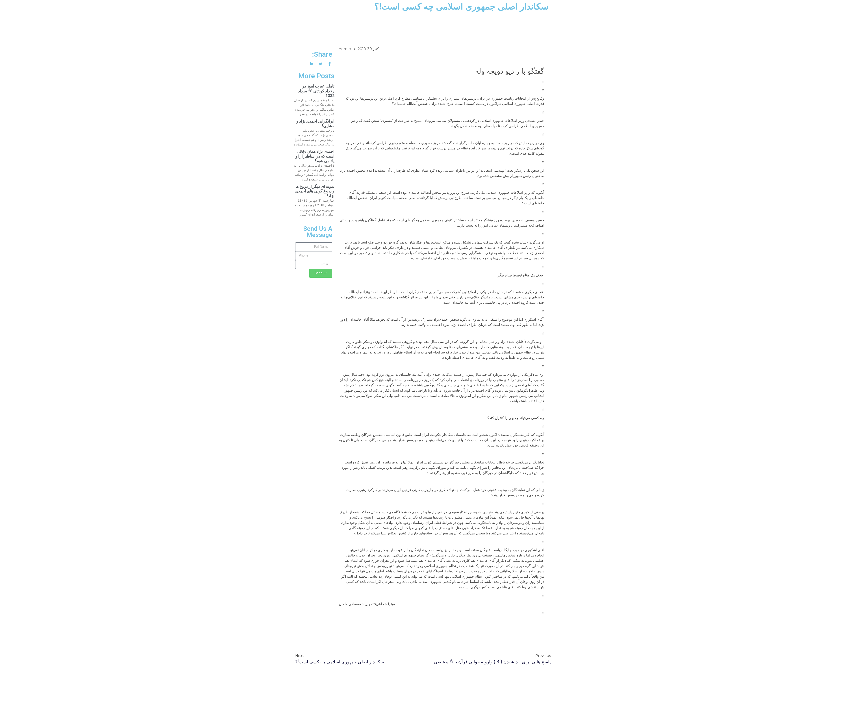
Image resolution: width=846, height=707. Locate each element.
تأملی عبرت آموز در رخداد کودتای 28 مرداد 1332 (316, 91)
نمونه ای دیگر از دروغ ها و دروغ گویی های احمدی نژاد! (314, 191)
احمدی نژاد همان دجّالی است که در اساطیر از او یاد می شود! (315, 156)
